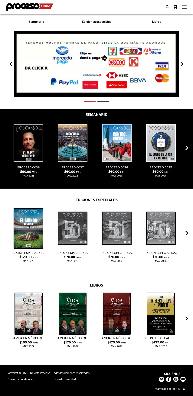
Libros (156, 22)
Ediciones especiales (96, 22)
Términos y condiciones (20, 379)
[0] (167, 7)
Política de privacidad (63, 379)
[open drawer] (184, 7)
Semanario (36, 22)
